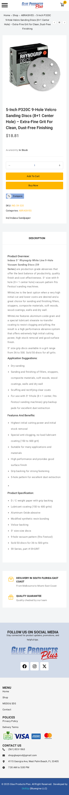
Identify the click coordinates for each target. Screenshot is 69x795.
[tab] (34, 238)
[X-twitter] (44, 666)
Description (37, 238)
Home (7, 15)
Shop (15, 15)
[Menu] (6, 5)
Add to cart (33, 176)
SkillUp (25, 788)
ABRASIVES (27, 15)
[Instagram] (34, 666)
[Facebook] (24, 666)
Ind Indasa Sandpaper (18, 218)
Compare (17, 196)
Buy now (33, 185)
